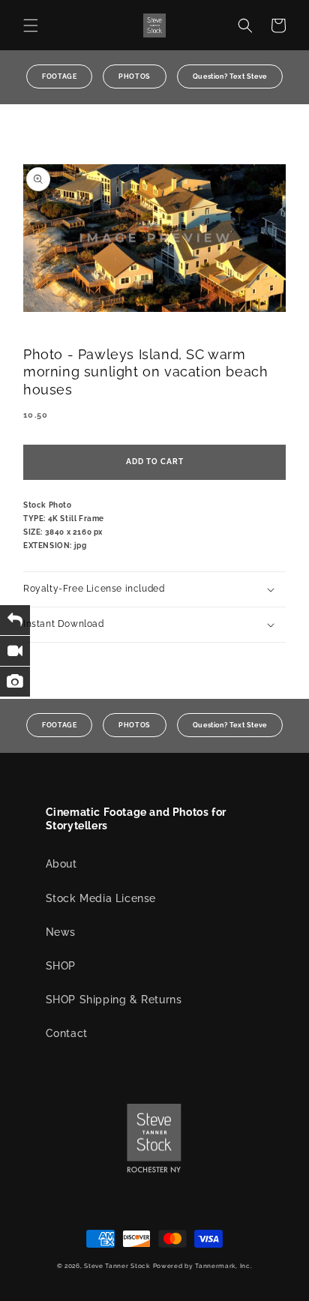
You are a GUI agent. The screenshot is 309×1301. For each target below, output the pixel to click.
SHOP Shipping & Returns (114, 1000)
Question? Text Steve (230, 76)
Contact (67, 1033)
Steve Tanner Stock (117, 1266)
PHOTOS (134, 76)
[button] (30, 25)
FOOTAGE (59, 76)
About (61, 864)
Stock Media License (101, 898)
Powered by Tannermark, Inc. (203, 1266)
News (61, 932)
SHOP (61, 966)
